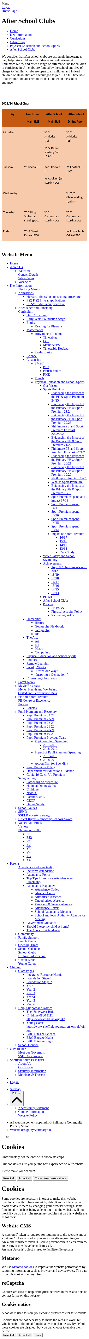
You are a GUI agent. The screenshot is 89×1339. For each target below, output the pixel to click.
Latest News (26, 682)
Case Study (67, 552)
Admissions (26, 293)
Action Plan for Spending (51, 763)
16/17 (63, 537)
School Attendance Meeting (53, 911)
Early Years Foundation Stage (45, 319)
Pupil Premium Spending (51, 741)
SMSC (39, 363)
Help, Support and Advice (35, 1008)
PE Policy (57, 608)
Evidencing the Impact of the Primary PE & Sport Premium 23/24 (67, 407)
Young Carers (27, 963)
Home (14, 31)
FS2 (29, 837)
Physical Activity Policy (67, 611)
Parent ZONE (35, 797)
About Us (16, 267)
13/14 (63, 548)
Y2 (28, 845)
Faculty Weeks (36, 667)
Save (38, 1335)
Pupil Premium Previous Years (46, 737)
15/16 (63, 541)
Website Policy (28, 1115)
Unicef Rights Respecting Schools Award (45, 819)
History (39, 622)
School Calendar (29, 948)
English (31, 322)
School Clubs (27, 952)
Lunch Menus (27, 941)
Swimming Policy (63, 615)
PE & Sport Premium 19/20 (69, 478)
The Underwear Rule (40, 1011)
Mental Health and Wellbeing (37, 689)
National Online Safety (41, 785)
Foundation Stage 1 (39, 978)
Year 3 (30, 993)
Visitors (23, 826)
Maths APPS (51, 345)
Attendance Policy (38, 874)
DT (37, 645)
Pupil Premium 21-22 (40, 726)
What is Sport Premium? (67, 482)
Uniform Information (32, 956)
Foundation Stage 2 (39, 982)
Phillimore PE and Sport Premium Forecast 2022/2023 (67, 430)
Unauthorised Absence (49, 900)
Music (39, 648)
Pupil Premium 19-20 (40, 734)
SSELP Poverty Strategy (34, 815)
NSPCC (31, 793)
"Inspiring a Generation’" (51, 674)
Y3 (28, 848)
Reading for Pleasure (48, 326)
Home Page (9, 11)
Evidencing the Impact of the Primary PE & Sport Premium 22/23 (67, 418)
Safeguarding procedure (42, 782)
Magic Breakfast (29, 685)
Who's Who (26, 278)
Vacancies (24, 282)
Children (15, 967)
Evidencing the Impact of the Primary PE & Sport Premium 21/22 (67, 441)
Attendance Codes (47, 889)
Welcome (24, 270)
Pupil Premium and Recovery (37, 711)
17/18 (55, 578)
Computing (42, 652)
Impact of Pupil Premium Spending (58, 752)
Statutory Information (32, 1071)
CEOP (30, 800)
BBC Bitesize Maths (39, 1037)
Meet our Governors (31, 1052)
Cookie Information (31, 1111)
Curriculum (17, 38)
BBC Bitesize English (40, 1041)
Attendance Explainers (41, 885)
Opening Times (28, 945)
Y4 (28, 852)
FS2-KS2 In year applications (45, 300)
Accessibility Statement (33, 1108)
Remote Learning (37, 663)
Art (37, 641)
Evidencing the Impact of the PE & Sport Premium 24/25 (67, 396)
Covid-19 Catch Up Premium (45, 774)
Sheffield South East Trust (27, 1060)
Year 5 (30, 1000)
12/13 (55, 593)
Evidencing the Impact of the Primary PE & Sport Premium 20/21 (67, 459)
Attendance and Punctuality (36, 867)
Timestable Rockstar (56, 348)
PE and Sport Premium (33, 697)
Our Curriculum (36, 315)
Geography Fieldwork (49, 626)
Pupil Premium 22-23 (40, 722)
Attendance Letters (47, 908)
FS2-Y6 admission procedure (45, 304)
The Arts (32, 637)
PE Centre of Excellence (34, 700)
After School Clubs (22, 49)
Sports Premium (53, 389)
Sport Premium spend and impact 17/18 (68, 498)
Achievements (52, 563)
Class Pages (26, 971)
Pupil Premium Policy (40, 767)
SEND (22, 811)
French (39, 378)
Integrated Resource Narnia (44, 974)
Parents (14, 863)
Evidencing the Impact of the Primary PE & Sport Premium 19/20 (67, 470)
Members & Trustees (31, 1074)
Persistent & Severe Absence (53, 904)
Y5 (28, 856)
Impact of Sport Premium (67, 534)
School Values (27, 808)
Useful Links (43, 352)
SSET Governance (30, 1056)
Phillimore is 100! (29, 830)
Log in (6, 7)
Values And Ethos (30, 822)
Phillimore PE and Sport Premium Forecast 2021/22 (69, 450)
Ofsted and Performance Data (37, 693)
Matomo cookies (23, 1267)
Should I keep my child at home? (48, 926)
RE (37, 634)
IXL (46, 341)
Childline (32, 789)
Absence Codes (45, 893)
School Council (28, 1045)
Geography (42, 630)
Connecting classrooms (41, 678)
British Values (52, 371)
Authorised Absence (48, 897)
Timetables (50, 337)
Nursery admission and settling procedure (53, 296)
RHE (46, 374)
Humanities (33, 619)
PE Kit (47, 596)
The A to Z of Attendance (43, 930)
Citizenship (17, 42)
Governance (18, 1048)
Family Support (28, 937)
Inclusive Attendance (40, 871)
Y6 (28, 860)
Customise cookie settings (51, 1178)
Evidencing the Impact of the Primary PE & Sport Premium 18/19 (67, 489)
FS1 (29, 834)
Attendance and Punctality (35, 308)
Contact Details (28, 274)
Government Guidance (41, 922)
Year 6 (30, 1004)
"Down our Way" (46, 671)
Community (26, 934)
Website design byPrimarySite (31, 1130)
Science (31, 356)
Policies (48, 604)
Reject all (8, 1178)
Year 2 (30, 989)
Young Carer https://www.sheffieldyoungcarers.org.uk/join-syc (56, 1026)
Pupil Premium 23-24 (40, 719)
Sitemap (15, 1089)
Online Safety (35, 804)
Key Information (21, 34)
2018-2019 (50, 748)
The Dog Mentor (29, 289)
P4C (46, 367)
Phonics (31, 659)
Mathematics (34, 330)
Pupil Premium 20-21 (40, 730)
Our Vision (50, 385)
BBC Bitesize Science (40, 1034)
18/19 (55, 574)
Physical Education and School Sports (35, 46)
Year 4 (30, 997)
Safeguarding (27, 778)
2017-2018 (50, 745)
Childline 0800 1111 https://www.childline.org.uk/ (45, 1017)
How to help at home (48, 333)
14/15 (63, 545)
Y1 (28, 841)
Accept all (25, 1178)
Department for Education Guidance (50, 771)
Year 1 (30, 985)
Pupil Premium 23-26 (40, 715)
